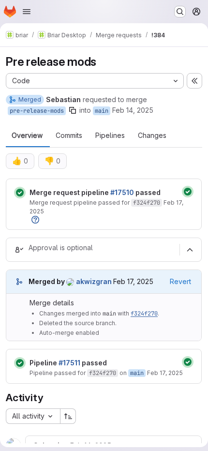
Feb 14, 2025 (132, 110)
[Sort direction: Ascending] (68, 416)
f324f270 (146, 203)
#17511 (69, 363)
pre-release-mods (37, 111)
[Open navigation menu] (26, 11)
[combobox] (33, 416)
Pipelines (110, 135)
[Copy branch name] (72, 110)
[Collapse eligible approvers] (189, 250)
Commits (69, 135)
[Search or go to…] (180, 11)
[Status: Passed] (20, 192)
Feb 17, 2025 (165, 372)
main (101, 111)
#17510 (122, 192)
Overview (27, 135)
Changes (152, 135)
